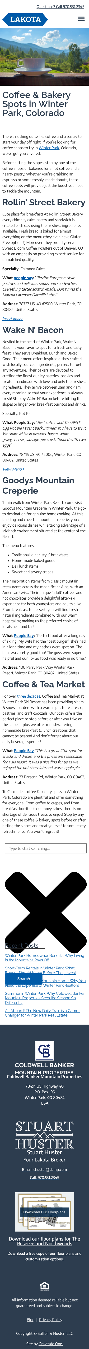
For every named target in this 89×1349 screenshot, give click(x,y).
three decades (28, 696)
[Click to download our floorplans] (44, 1212)
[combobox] (46, 848)
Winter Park (49, 147)
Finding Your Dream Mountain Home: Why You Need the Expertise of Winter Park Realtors (45, 983)
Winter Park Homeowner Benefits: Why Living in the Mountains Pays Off (44, 957)
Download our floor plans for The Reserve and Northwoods (44, 1241)
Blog (30, 1319)
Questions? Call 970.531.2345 (60, 6)
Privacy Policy (50, 1319)
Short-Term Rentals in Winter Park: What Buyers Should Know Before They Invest (40, 970)
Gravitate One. (51, 1343)
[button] (81, 18)
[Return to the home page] (25, 19)
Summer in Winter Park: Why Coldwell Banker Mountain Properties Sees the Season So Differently (45, 998)
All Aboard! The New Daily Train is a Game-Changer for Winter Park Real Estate (42, 1012)
